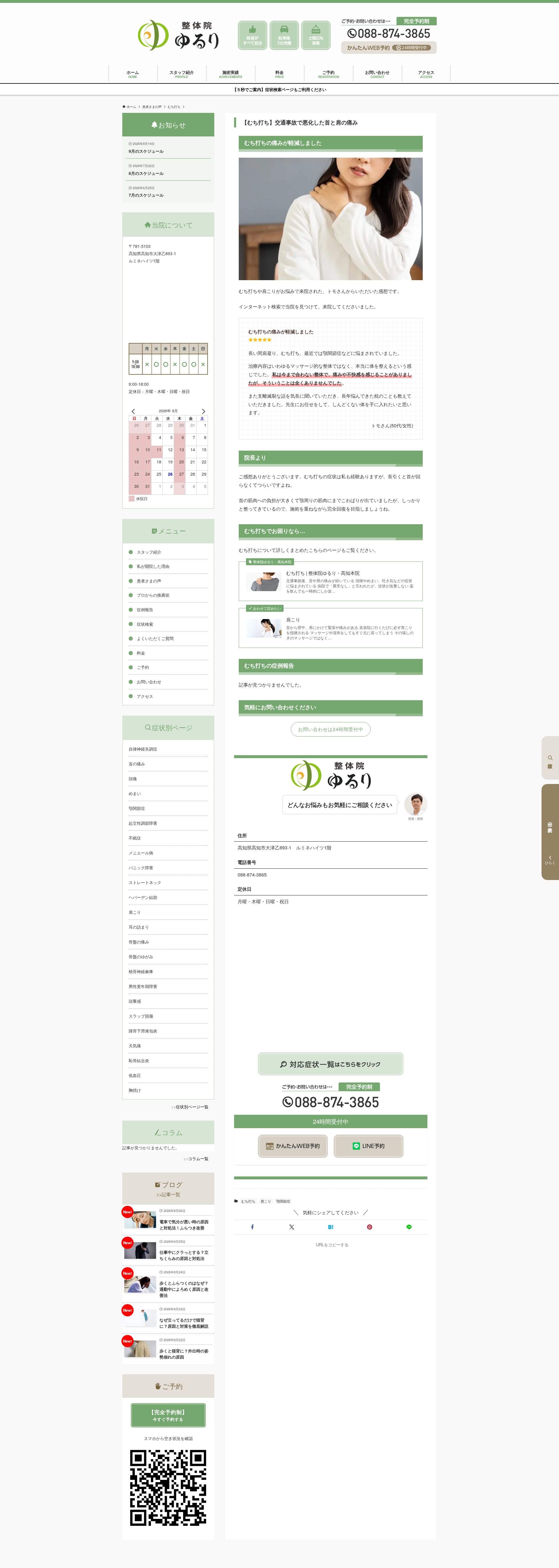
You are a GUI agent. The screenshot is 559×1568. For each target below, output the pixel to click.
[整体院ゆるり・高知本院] (178, 35)
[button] (252, 1227)
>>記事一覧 (168, 1194)
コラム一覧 (198, 1158)
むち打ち (248, 1201)
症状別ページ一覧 (192, 1107)
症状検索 (550, 758)
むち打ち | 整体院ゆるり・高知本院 (323, 573)
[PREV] (134, 411)
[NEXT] (202, 411)
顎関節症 (283, 1201)
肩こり (293, 619)
